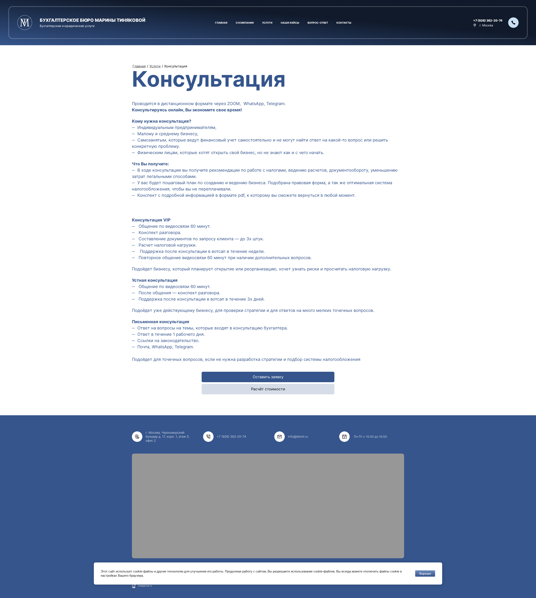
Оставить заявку (268, 377)
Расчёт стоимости (268, 389)
